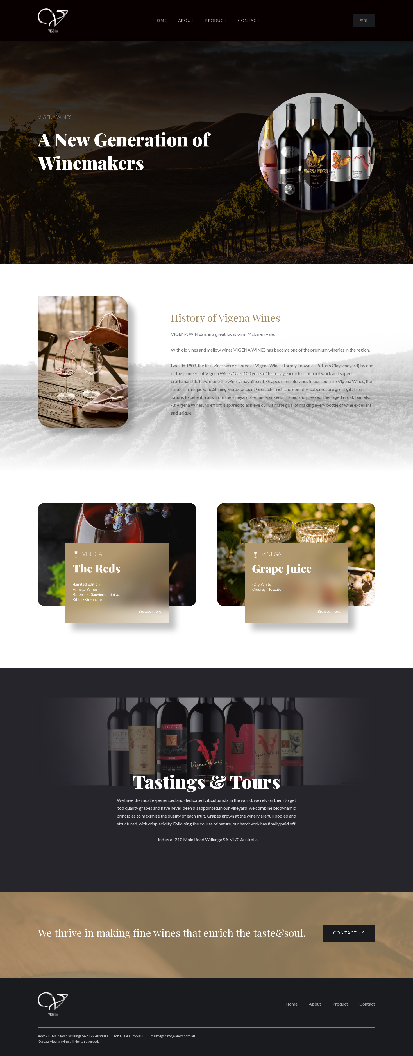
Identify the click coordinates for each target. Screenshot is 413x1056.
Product (216, 20)
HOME (160, 20)
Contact (249, 20)
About (186, 20)
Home (291, 1003)
